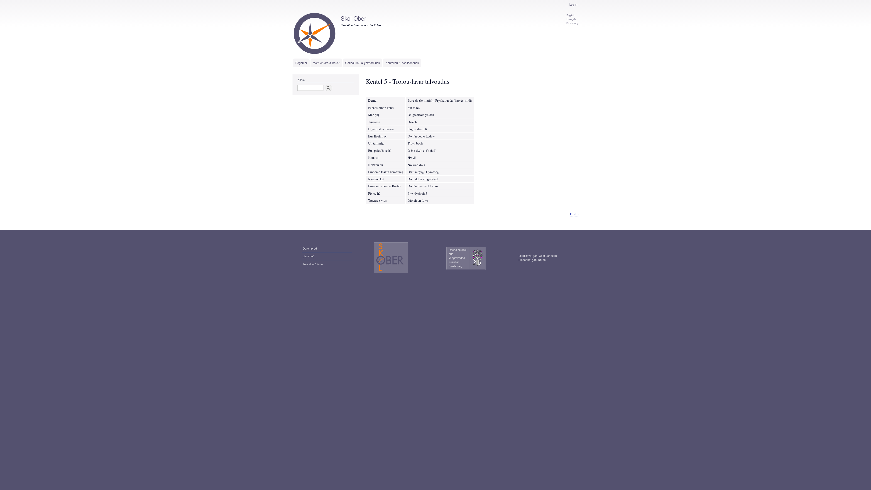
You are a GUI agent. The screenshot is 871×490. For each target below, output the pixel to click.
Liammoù (308, 256)
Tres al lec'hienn (313, 264)
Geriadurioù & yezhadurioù (362, 63)
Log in (573, 4)
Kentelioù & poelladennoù (402, 63)
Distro (574, 214)
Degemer (301, 63)
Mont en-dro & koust (326, 63)
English (570, 15)
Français (571, 19)
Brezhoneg (572, 23)
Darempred (310, 248)
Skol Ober (353, 18)
